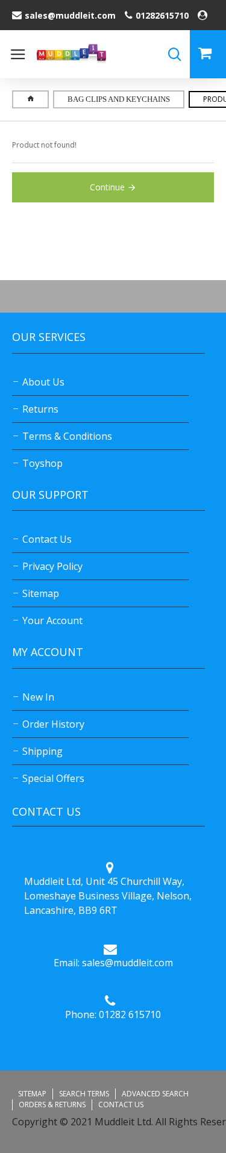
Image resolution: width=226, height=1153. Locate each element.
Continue (107, 187)
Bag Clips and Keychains (118, 99)
